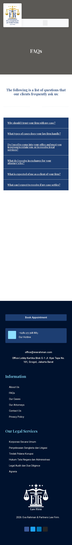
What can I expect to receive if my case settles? (34, 184)
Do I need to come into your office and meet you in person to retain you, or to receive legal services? (34, 147)
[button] (45, 23)
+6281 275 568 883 (28, 332)
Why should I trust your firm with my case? (31, 123)
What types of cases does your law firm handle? (34, 133)
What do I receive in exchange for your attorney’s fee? (29, 162)
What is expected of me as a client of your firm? (34, 174)
